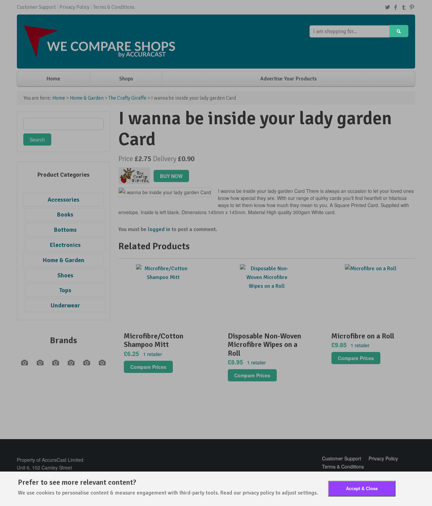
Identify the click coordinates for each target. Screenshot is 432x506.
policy (267, 492)
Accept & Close (362, 488)
